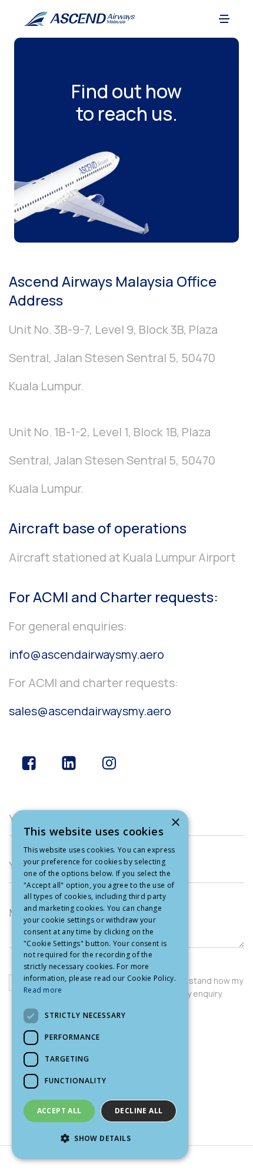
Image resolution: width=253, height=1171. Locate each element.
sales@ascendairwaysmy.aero (90, 711)
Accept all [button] (59, 1111)
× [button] (175, 822)
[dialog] (100, 984)
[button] (224, 19)
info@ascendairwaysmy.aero (86, 654)
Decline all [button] (138, 1111)
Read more (43, 990)
